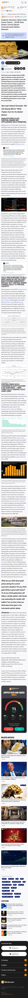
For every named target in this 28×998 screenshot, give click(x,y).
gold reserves (5, 258)
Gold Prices (6, 887)
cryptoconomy (20, 438)
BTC (17, 878)
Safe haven (17, 893)
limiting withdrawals (17, 507)
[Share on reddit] (21, 68)
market (19, 398)
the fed (17, 896)
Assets (4, 878)
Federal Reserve (7, 884)
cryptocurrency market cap (9, 409)
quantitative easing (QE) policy (12, 302)
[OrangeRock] (10, 10)
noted (16, 216)
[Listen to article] (2, 62)
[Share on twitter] (18, 68)
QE (12, 890)
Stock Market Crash (7, 896)
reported (3, 562)
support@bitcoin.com (6, 994)
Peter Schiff (10, 125)
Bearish (8, 729)
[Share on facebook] (15, 68)
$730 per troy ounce (20, 289)
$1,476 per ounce (19, 144)
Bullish (19, 729)
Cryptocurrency (16, 881)
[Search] (22, 2)
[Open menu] (25, 2)
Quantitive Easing (7, 893)
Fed (24, 881)
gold (15, 884)
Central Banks (6, 881)
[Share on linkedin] (24, 68)
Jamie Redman (8, 68)
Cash (22, 878)
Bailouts (11, 878)
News (2, 14)
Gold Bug (21, 884)
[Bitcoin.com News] (5, 2)
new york (14, 887)
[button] (19, 63)
